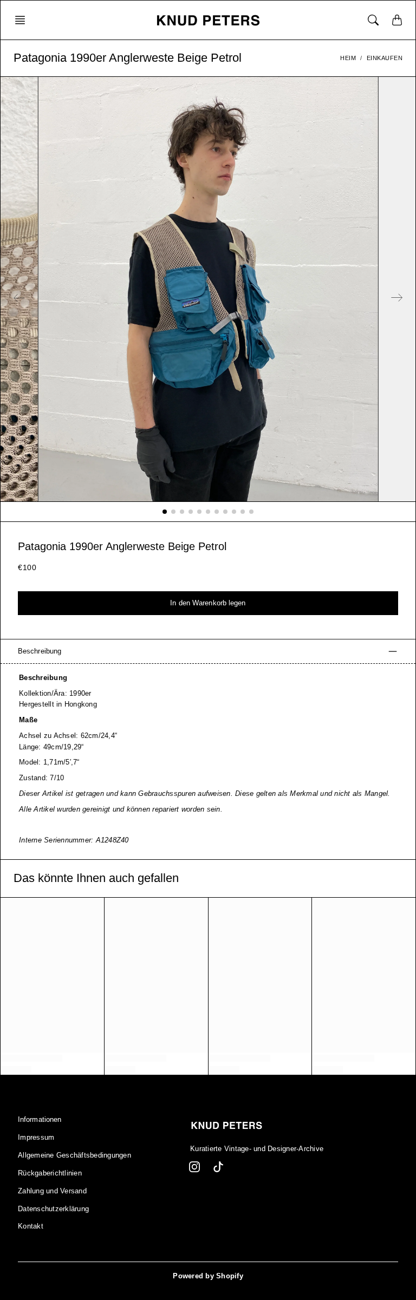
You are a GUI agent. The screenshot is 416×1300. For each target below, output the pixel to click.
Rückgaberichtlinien (50, 1173)
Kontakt (30, 1226)
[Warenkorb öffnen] (397, 20)
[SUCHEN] (373, 20)
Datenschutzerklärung (53, 1209)
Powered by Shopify (208, 1276)
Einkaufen (385, 58)
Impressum (36, 1137)
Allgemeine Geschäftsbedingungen (74, 1155)
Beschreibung (39, 651)
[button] (23, 20)
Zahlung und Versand (52, 1191)
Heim (348, 58)
